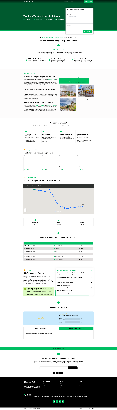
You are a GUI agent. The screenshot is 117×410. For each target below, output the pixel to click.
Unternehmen (80, 383)
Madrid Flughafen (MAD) (65, 396)
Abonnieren (72, 367)
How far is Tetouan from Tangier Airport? (66, 270)
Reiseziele (62, 383)
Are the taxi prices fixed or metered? (65, 282)
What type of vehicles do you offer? (65, 290)
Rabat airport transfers (51, 105)
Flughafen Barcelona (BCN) (39, 396)
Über (44, 383)
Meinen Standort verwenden (79, 9)
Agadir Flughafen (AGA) (48, 396)
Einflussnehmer (81, 387)
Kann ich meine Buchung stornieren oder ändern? (68, 293)
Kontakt (44, 385)
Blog (61, 387)
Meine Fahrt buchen (58, 348)
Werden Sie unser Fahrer (82, 385)
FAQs (61, 385)
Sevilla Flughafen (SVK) (56, 396)
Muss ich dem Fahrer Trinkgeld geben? (66, 287)
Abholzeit (68, 25)
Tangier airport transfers (40, 105)
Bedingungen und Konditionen (48, 387)
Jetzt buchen (87, 31)
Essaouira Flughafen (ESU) (82, 396)
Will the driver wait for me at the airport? (66, 280)
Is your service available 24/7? (64, 285)
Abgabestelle (69, 14)
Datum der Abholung (70, 19)
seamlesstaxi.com (51, 79)
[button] (74, 270)
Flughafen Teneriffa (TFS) (73, 396)
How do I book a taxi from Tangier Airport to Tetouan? (69, 277)
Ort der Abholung (75, 9)
